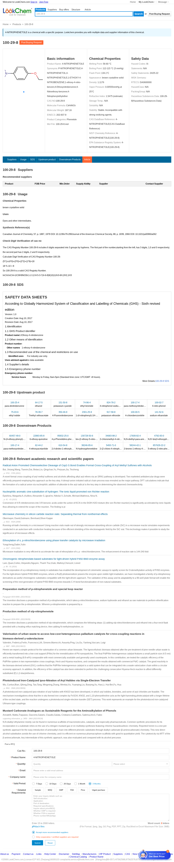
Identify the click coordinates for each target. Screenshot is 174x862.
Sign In (33, 2)
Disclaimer (64, 854)
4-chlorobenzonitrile (135, 414)
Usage (23, 159)
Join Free (43, 2)
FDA (72, 790)
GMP (61, 790)
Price (83, 790)
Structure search (76, 9)
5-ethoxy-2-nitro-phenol (159, 447)
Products (40, 9)
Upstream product (47, 159)
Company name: (18, 777)
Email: (23, 770)
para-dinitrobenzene (15, 404)
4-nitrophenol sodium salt (112, 404)
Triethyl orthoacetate (39, 414)
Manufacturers (89, 854)
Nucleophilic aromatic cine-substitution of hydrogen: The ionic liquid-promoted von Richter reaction (56, 491)
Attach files (39, 826)
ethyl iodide (15, 414)
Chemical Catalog (78, 857)
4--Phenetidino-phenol (63, 437)
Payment (16, 854)
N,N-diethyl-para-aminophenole (139, 437)
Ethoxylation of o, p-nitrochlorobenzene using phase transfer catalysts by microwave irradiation (54, 540)
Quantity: (21, 764)
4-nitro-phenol (159, 404)
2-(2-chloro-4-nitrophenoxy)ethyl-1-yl (117, 447)
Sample (38, 790)
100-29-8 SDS (162, 381)
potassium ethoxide (111, 414)
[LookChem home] (17, 12)
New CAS (137, 854)
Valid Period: (19, 783)
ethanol (39, 404)
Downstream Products (70, 159)
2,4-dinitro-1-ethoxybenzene (65, 447)
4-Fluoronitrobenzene (63, 414)
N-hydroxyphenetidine (87, 447)
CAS (127, 854)
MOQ (50, 790)
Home (133, 2)
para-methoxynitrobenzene (137, 404)
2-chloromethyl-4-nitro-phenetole (116, 437)
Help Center (50, 854)
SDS (32, 159)
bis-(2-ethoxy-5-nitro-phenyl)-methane (94, 437)
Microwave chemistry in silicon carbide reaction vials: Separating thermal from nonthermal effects (55, 514)
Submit (38, 843)
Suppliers (52, 9)
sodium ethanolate (159, 414)
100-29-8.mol (62, 124)
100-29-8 (60, 101)
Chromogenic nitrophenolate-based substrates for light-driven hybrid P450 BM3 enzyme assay (54, 559)
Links (38, 854)
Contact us (28, 854)
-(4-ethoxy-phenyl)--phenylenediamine (24, 437)
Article (88, 9)
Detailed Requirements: (19, 791)
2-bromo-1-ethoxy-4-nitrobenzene (140, 447)
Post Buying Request (31, 42)
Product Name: (18, 757)
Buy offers (64, 9)
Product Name (96, 857)
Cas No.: (21, 751)
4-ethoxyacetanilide (39, 447)
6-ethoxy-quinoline (39, 437)
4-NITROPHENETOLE (73, 64)
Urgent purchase (98, 790)
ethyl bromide (87, 404)
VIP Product (105, 854)
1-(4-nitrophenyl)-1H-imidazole (91, 414)
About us (4, 854)
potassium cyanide (63, 404)
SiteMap (76, 854)
